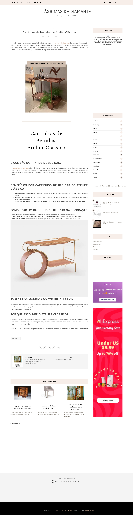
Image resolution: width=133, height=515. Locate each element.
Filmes (95, 140)
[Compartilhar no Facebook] (40, 347)
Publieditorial (97, 158)
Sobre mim (96, 247)
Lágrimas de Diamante (66, 11)
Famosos (96, 136)
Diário (95, 132)
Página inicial (97, 241)
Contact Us (37, 2)
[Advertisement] (107, 79)
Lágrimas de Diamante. (63, 510)
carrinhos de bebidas (61, 43)
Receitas (96, 166)
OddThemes (89, 510)
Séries (95, 173)
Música (95, 151)
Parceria (96, 155)
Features (24, 2)
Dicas (95, 128)
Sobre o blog (97, 244)
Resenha (96, 170)
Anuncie (95, 249)
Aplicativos (96, 121)
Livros (95, 143)
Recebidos (96, 162)
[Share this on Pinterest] (49, 347)
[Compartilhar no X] (44, 347)
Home (14, 2)
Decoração (49, 29)
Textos (95, 177)
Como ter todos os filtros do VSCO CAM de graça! (110, 203)
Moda (95, 147)
